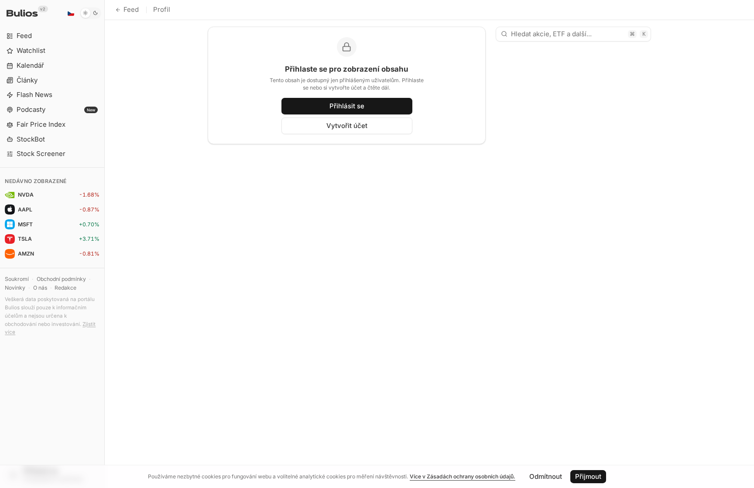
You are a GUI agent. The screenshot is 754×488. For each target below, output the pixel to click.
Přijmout (588, 476)
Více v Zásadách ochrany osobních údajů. (462, 476)
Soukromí (17, 279)
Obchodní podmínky (61, 279)
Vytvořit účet (346, 125)
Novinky (15, 287)
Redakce (65, 287)
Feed (131, 9)
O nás (40, 287)
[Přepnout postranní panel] (104, 244)
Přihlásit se (346, 106)
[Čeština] (70, 13)
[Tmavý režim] (90, 13)
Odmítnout (545, 476)
